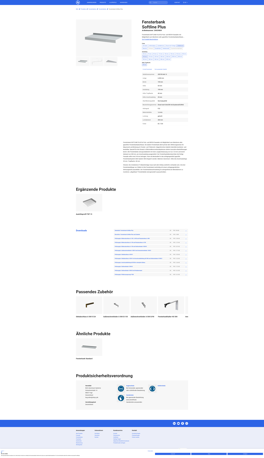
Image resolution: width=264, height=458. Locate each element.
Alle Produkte (79, 433)
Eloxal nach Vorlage (171, 45)
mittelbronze (180, 45)
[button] (3, 451)
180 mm (184, 54)
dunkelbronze (161, 45)
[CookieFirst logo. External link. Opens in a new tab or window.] (1, 452)
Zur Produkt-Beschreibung (150, 39)
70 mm (149, 54)
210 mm (151, 56)
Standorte (97, 435)
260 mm (168, 56)
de (185, 2)
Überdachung (79, 443)
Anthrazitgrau (152, 45)
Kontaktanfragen (136, 433)
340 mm (151, 59)
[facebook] (182, 423)
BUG (77, 9)
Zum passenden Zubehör (161, 69)
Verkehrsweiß (166, 48)
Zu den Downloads (147, 69)
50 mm (144, 54)
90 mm (155, 54)
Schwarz (151, 48)
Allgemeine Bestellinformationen (121, 441)
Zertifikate (115, 437)
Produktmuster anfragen (119, 443)
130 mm (166, 54)
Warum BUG (123, 2)
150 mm (172, 54)
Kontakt (177, 2)
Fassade (78, 435)
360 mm (156, 59)
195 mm (145, 56)
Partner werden (135, 437)
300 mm (180, 56)
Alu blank (145, 45)
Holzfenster (79, 441)
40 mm (144, 64)
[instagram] (186, 423)
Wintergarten (79, 444)
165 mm (178, 54)
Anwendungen (91, 2)
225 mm (156, 56)
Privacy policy (150, 450)
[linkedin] (174, 423)
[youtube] (178, 423)
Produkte (103, 2)
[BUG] (78, 2)
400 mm (168, 59)
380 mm (162, 59)
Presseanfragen (136, 435)
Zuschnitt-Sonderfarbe (176, 48)
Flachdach (78, 439)
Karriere (96, 437)
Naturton (145, 48)
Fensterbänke (92, 9)
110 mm (160, 54)
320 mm (145, 59)
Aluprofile (113, 2)
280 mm (174, 56)
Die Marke (97, 433)
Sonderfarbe (158, 48)
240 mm (162, 56)
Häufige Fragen (117, 439)
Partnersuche (116, 435)
